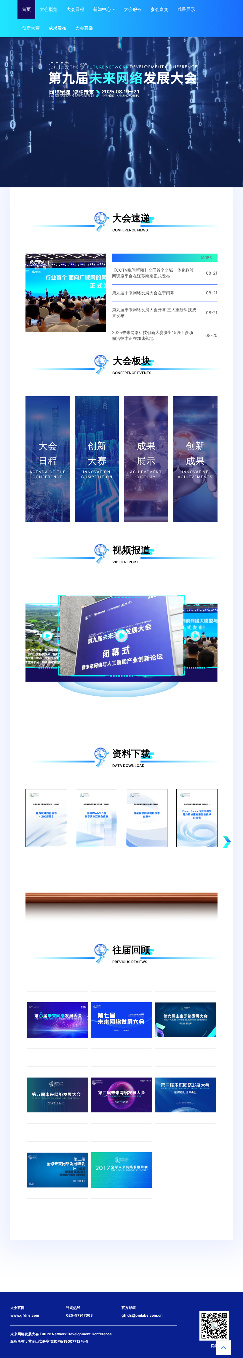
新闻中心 (102, 9)
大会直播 (84, 28)
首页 (26, 9)
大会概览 (48, 9)
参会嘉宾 (159, 9)
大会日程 (75, 9)
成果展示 (186, 9)
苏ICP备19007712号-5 (69, 1341)
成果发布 (57, 28)
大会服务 (133, 9)
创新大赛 (31, 28)
